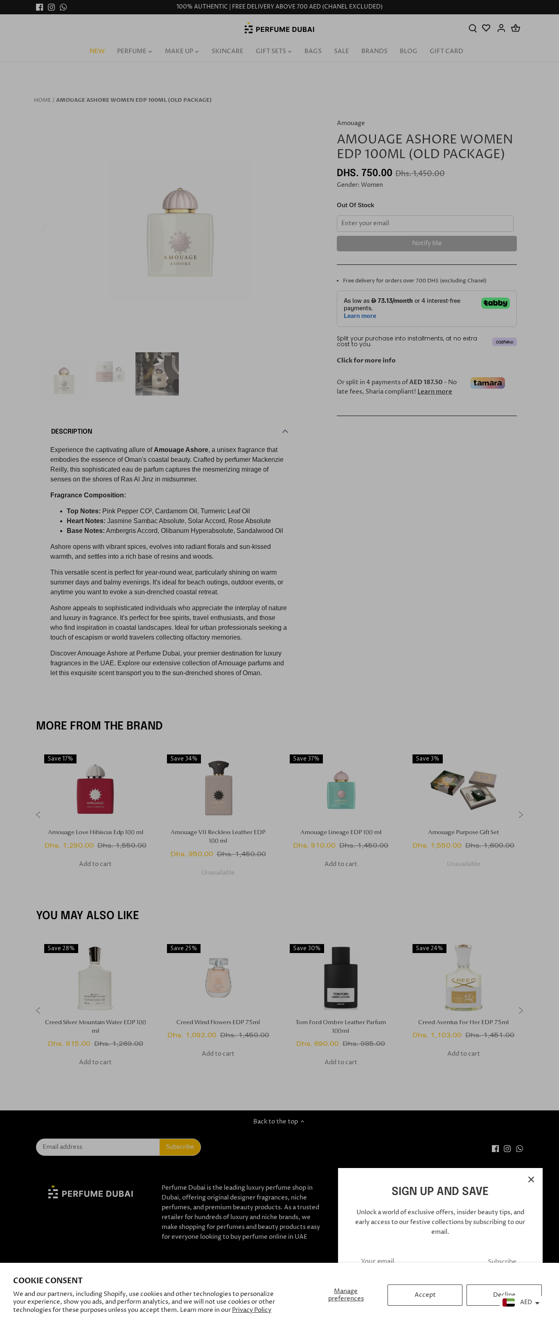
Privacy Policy (251, 1310)
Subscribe (502, 1262)
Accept (425, 1295)
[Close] (531, 1179)
